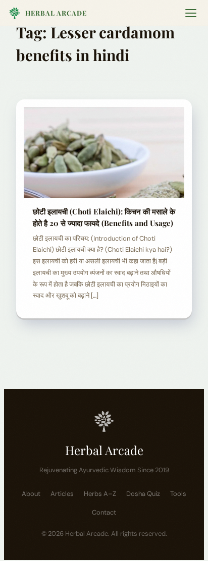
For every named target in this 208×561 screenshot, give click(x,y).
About (31, 493)
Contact (104, 512)
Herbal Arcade (56, 13)
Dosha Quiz (143, 493)
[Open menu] (191, 13)
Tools (178, 493)
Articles (62, 493)
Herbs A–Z (100, 493)
